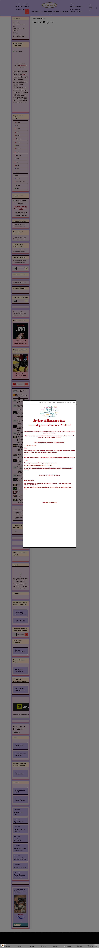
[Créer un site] (7, 946)
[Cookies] (2, 945)
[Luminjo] (80, 946)
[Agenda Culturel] (92, 946)
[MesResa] (31, 946)
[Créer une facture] (56, 946)
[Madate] (19, 946)
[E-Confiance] (68, 946)
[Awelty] (43, 946)
